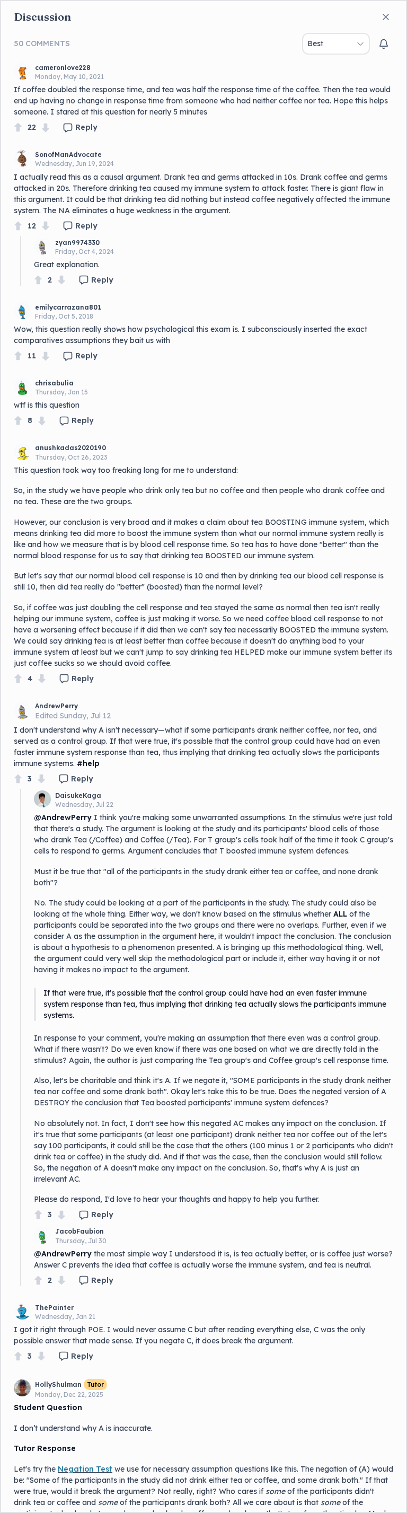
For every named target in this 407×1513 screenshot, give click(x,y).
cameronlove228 (63, 68)
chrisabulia (54, 383)
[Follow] (383, 44)
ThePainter (54, 1308)
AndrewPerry (56, 706)
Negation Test (85, 1469)
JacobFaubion (79, 1231)
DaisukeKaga (78, 795)
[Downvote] (45, 127)
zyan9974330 (77, 243)
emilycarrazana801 (68, 307)
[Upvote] (18, 127)
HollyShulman (58, 1384)
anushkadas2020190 (70, 448)
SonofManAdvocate (68, 155)
